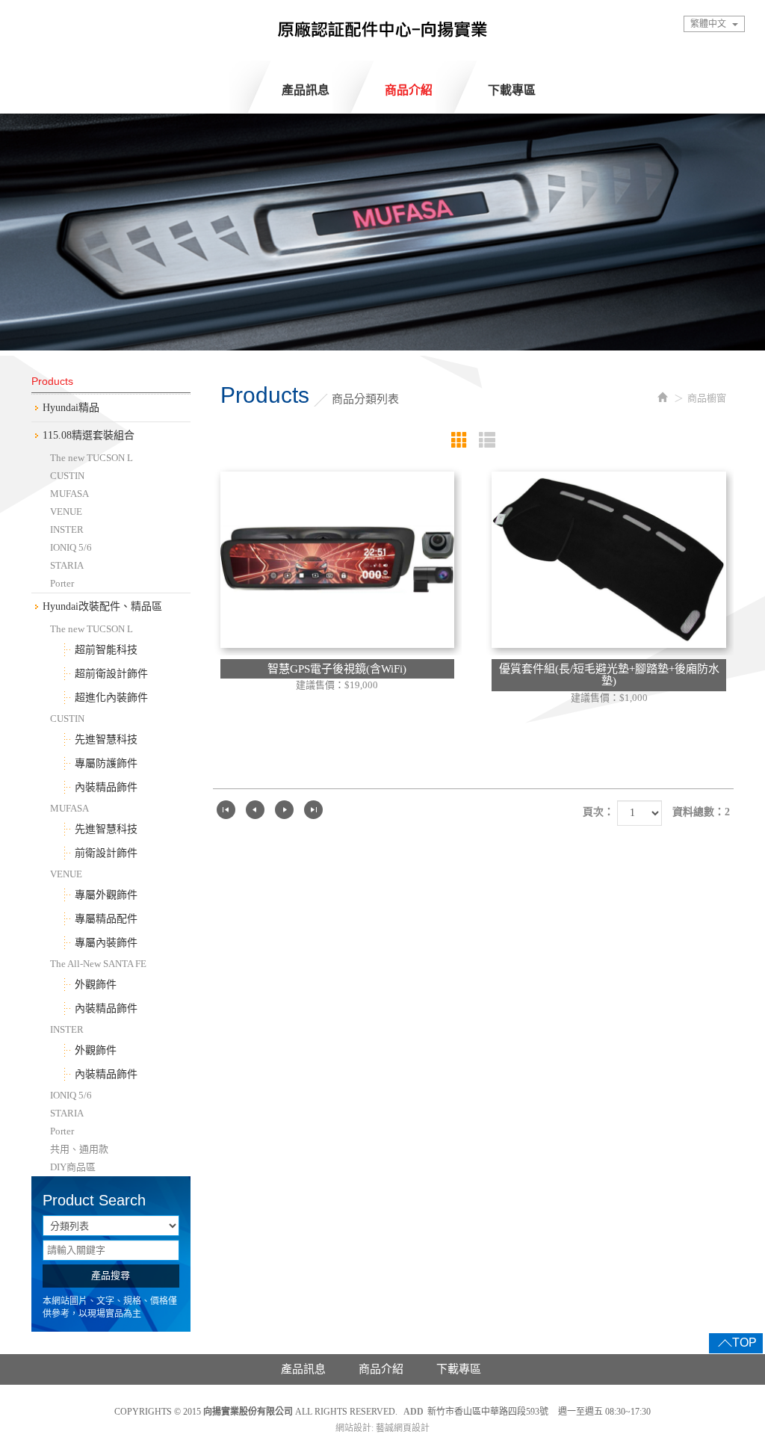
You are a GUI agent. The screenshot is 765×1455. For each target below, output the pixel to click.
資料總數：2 (701, 812)
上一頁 (255, 809)
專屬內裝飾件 (106, 942)
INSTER (67, 529)
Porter (62, 583)
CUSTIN (67, 475)
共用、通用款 (79, 1149)
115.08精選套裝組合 (88, 435)
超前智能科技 (106, 649)
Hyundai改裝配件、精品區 (102, 606)
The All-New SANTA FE (98, 963)
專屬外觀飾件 (106, 895)
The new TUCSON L (91, 457)
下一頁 (284, 809)
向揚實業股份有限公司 (382, 33)
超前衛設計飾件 (111, 673)
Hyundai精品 (71, 407)
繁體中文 (708, 24)
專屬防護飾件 (106, 763)
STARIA (67, 565)
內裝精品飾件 (106, 787)
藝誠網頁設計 (403, 1428)
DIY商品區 (73, 1167)
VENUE (66, 511)
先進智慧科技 (106, 739)
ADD (413, 1411)
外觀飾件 (96, 984)
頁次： (598, 812)
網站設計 (353, 1428)
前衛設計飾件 (106, 853)
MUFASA (69, 493)
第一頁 (226, 809)
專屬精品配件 (106, 918)
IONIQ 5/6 (71, 547)
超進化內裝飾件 (111, 697)
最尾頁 (313, 809)
